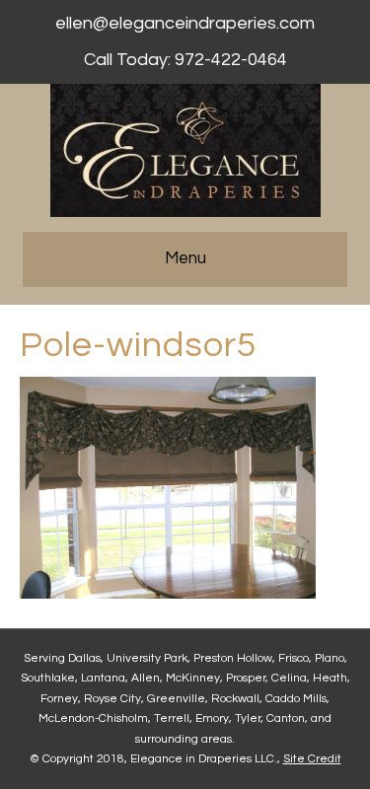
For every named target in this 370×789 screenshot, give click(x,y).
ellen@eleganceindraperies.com (185, 23)
